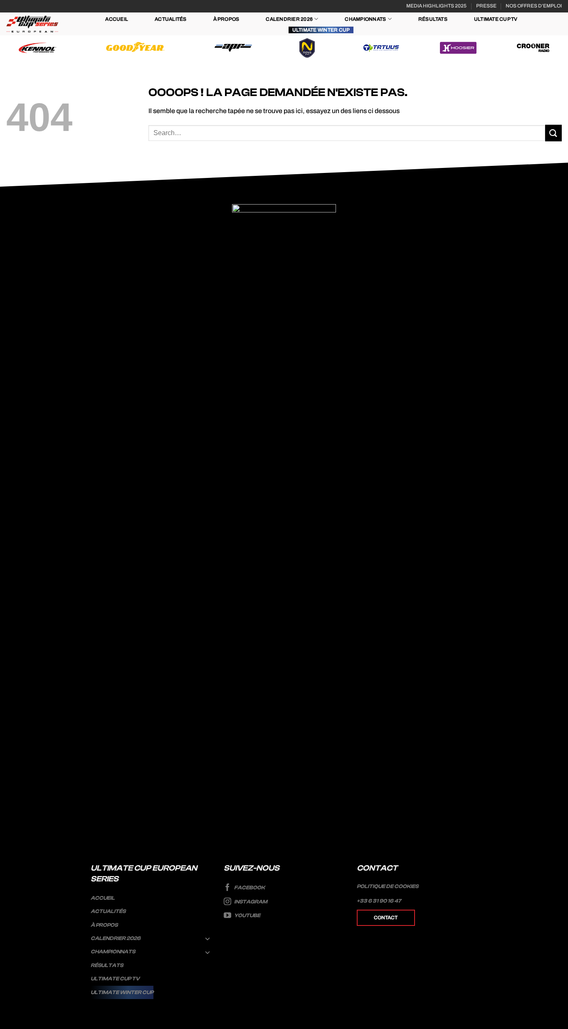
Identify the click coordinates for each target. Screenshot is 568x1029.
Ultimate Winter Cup (321, 30)
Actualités (170, 19)
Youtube (246, 915)
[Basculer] (208, 938)
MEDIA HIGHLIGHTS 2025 (436, 6)
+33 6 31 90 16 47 (379, 901)
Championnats (365, 19)
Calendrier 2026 (289, 19)
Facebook (249, 888)
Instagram (250, 902)
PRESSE (486, 6)
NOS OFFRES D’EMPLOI (534, 6)
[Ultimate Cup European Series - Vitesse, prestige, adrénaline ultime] (32, 23)
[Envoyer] (553, 133)
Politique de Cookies (387, 886)
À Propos (226, 19)
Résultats (432, 19)
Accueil (116, 19)
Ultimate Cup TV (496, 19)
